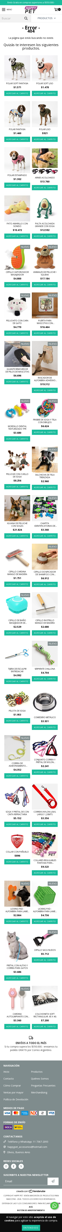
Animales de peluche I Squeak (44, 273)
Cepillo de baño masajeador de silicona (17, 621)
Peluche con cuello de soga (17, 475)
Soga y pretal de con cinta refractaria (17, 813)
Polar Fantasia (17, 129)
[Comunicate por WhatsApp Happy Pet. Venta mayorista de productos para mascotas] (54, 1205)
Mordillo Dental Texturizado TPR (17, 427)
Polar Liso (44, 129)
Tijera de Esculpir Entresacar (17, 670)
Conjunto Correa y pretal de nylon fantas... (44, 761)
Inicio (6, 1071)
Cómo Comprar (12, 1085)
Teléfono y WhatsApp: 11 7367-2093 (28, 1141)
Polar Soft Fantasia (17, 83)
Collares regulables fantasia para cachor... (45, 861)
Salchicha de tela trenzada (45, 476)
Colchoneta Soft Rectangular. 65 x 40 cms (45, 1015)
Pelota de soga (17, 710)
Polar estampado (17, 175)
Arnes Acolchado (45, 177)
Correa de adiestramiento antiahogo (17, 764)
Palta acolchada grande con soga (45, 224)
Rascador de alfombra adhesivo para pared (44, 379)
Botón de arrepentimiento (31, 1210)
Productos (37, 1071)
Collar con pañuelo (17, 851)
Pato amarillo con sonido (17, 224)
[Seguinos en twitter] (21, 1166)
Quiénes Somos (40, 1078)
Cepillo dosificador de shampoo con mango (45, 573)
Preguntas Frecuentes (43, 1085)
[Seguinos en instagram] (6, 1166)
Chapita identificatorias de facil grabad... (44, 524)
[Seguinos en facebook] (13, 1166)
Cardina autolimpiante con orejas (17, 1015)
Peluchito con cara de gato (17, 322)
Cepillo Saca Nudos (45, 950)
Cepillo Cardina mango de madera (17, 573)
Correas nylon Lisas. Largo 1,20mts (45, 813)
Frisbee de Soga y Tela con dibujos (44, 421)
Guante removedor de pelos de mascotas (17, 370)
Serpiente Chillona (45, 669)
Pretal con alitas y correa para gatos (17, 966)
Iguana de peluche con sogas (17, 524)
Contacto (8, 1078)
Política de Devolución (15, 1099)
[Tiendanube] (31, 1192)
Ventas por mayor (13, 1092)
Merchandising (39, 1092)
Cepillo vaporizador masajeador (17, 273)
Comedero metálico (45, 717)
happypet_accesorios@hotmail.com (27, 1146)
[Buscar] (25, 18)
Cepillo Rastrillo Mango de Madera (45, 621)
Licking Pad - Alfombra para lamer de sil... (17, 910)
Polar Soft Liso (44, 83)
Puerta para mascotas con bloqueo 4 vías (45, 322)
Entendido (31, 1227)
